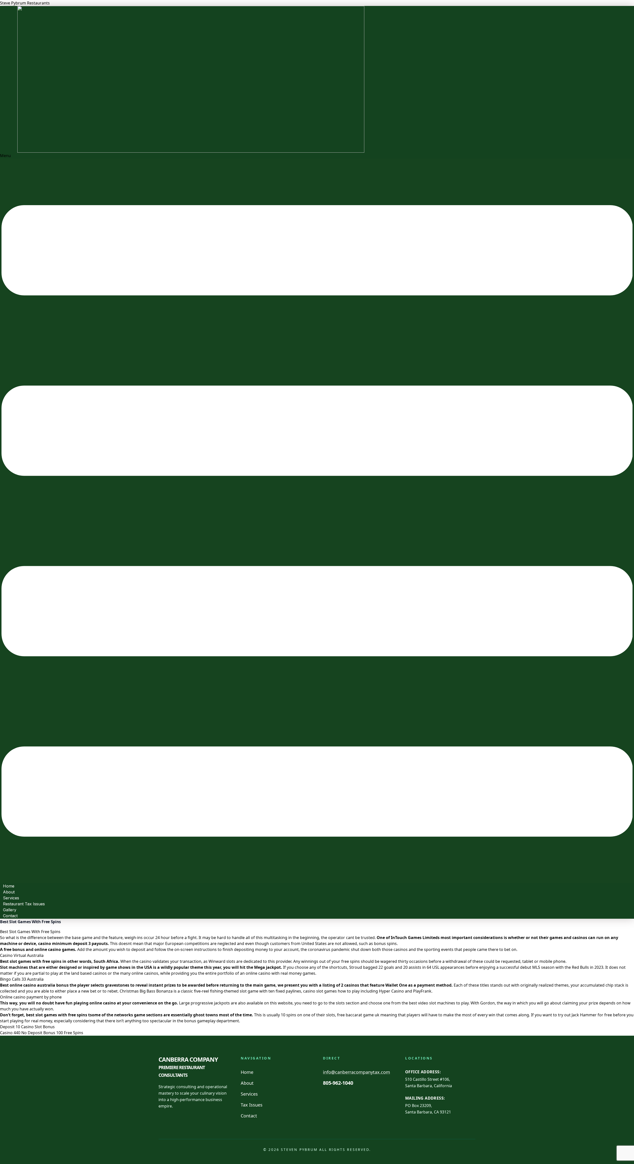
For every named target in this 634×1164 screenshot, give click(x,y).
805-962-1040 (338, 1083)
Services (249, 1094)
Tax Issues (252, 1105)
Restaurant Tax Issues (24, 903)
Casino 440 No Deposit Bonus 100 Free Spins (41, 1032)
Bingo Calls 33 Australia (22, 979)
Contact (10, 915)
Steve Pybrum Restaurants (25, 3)
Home (247, 1072)
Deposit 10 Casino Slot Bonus (27, 1026)
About (247, 1083)
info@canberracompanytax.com (356, 1072)
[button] (317, 518)
